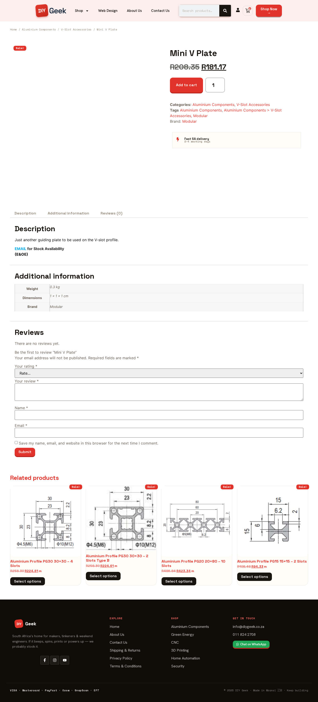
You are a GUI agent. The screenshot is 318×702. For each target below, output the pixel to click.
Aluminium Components (39, 29)
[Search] (225, 10)
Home (13, 29)
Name (21, 408)
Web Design (108, 10)
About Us (134, 10)
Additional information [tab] (68, 213)
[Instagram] (54, 660)
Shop (79, 10)
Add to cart (186, 84)
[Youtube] (64, 660)
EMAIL (20, 248)
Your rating (26, 366)
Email (21, 425)
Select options (27, 581)
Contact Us (160, 10)
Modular (200, 115)
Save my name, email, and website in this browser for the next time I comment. (88, 443)
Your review (27, 381)
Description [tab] (25, 213)
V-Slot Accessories (76, 29)
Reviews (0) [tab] (111, 213)
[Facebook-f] (44, 660)
